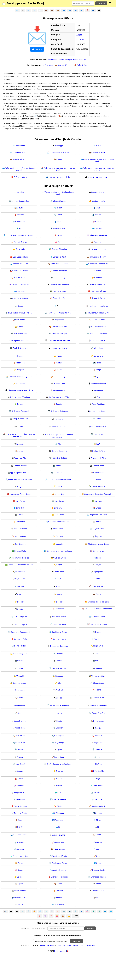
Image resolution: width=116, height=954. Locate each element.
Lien (98, 757)
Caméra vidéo (59, 473)
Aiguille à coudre (59, 870)
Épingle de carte (59, 639)
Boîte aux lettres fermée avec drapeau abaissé (20, 169)
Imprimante (59, 419)
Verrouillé (20, 676)
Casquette (20, 291)
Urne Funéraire (98, 891)
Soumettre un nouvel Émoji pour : (33, 928)
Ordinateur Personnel (20, 411)
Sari (20, 228)
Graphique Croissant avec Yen (20, 565)
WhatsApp (90, 945)
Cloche (20, 327)
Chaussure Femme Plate (98, 264)
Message (82, 59)
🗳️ (93, 10)
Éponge (20, 877)
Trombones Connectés (59, 646)
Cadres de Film (98, 451)
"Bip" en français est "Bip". (59, 397)
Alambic (20, 786)
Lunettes (20, 192)
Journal (98, 522)
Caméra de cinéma (59, 451)
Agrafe (20, 749)
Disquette (20, 444)
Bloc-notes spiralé (59, 617)
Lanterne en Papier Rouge (20, 494)
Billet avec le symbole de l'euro (59, 551)
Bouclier (59, 728)
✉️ (17, 10)
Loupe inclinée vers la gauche (20, 479)
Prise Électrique (98, 404)
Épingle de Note (20, 639)
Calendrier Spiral (98, 616)
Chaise (98, 835)
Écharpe (20, 215)
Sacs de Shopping (59, 249)
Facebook (51, 945)
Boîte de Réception (20, 159)
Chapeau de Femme (20, 284)
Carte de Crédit (59, 558)
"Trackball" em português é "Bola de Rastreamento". (20, 435)
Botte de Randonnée (59, 264)
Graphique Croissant (98, 624)
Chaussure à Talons (20, 271)
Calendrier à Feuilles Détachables (98, 609)
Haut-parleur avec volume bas (20, 313)
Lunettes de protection (20, 201)
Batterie (20, 404)
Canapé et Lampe (20, 835)
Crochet (59, 771)
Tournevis (98, 736)
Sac (59, 242)
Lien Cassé (20, 764)
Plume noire (20, 572)
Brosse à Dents (20, 813)
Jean (98, 208)
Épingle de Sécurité (59, 856)
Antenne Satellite (59, 799)
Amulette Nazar (20, 897)
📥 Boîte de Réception (64, 65)
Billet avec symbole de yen (98, 544)
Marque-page (20, 536)
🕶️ (11, 911)
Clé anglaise (59, 736)
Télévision (59, 466)
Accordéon (20, 363)
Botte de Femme (20, 278)
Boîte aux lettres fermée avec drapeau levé (98, 160)
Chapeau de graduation (98, 284)
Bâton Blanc (59, 757)
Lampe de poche (98, 486)
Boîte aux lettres (20, 177)
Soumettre (90, 928)
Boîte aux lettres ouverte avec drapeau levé (59, 169)
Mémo (59, 594)
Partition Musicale (98, 327)
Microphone (98, 348)
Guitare (59, 363)
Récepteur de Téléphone (20, 397)
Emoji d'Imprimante (20, 419)
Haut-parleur (20, 320)
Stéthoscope (59, 813)
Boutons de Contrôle (59, 348)
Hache (98, 690)
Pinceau (20, 586)
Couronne (98, 278)
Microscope (98, 792)
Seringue (98, 799)
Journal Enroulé (20, 529)
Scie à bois (59, 904)
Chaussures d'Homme (98, 257)
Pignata (98, 377)
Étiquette (59, 536)
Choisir (20, 698)
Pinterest (67, 945)
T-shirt (59, 208)
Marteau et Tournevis (98, 706)
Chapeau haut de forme (59, 284)
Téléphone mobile (98, 383)
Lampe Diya (59, 494)
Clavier (98, 419)
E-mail (98, 146)
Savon (20, 870)
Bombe (59, 721)
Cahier (20, 515)
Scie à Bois (20, 736)
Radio (59, 356)
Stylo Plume (20, 579)
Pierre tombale (20, 891)
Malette (98, 594)
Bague (20, 306)
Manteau (98, 215)
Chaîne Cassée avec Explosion (59, 764)
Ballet (98, 271)
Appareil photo (98, 466)
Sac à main (98, 242)
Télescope (20, 799)
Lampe (59, 486)
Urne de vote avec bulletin (59, 177)
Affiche (20, 904)
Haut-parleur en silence (98, 306)
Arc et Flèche (20, 728)
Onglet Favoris (98, 529)
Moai (98, 897)
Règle (97, 779)
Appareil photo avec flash (20, 473)
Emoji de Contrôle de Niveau (59, 340)
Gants (59, 215)
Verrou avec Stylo (98, 676)
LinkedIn (59, 945)
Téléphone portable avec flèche (20, 390)
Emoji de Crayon (98, 586)
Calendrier (59, 609)
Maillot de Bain (59, 228)
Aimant (20, 779)
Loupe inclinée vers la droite (59, 479)
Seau (98, 863)
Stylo (59, 578)
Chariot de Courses (98, 877)
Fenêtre (59, 404)
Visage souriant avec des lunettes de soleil (59, 193)
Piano (98, 363)
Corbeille (98, 669)
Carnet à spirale (20, 616)
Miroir (98, 820)
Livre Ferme (20, 501)
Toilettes (20, 842)
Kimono (98, 222)
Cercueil (59, 891)
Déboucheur (59, 842)
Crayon (59, 565)
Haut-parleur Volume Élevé (98, 313)
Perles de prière (59, 298)
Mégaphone (59, 320)
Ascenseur (59, 820)
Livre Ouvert (59, 501)
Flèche (75, 59)
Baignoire (20, 849)
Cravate (20, 208)
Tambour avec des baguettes (20, 377)
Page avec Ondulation (98, 515)
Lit (59, 827)
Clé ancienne (98, 683)
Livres (98, 508)
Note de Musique (20, 333)
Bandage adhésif (98, 806)
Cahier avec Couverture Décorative (98, 494)
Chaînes (98, 764)
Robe (59, 222)
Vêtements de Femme (98, 235)
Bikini (59, 235)
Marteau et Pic (98, 698)
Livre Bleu (20, 508)
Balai (98, 856)
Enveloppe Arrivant (20, 152)
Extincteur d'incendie (59, 877)
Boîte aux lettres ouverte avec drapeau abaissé (98, 169)
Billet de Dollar (20, 551)
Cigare (20, 884)
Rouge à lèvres (98, 298)
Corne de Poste (98, 320)
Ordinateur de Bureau (59, 411)
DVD (98, 444)
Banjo (98, 370)
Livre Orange (59, 508)
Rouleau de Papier (59, 863)
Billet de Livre (98, 551)
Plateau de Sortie (98, 152)
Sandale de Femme (59, 271)
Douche (98, 842)
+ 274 (76, 916)
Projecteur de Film (59, 458)
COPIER (38, 49)
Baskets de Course (20, 264)
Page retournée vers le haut (59, 522)
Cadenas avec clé (20, 683)
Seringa (98, 813)
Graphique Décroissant (20, 632)
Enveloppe (52, 59)
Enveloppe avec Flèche (59, 152)
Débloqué (59, 676)
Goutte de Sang (20, 806)
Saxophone (98, 356)
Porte (20, 820)
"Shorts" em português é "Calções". (20, 235)
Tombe (59, 884)
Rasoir (98, 849)
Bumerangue (98, 721)
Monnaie (59, 544)
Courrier (80, 39)
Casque (20, 356)
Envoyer (68, 59)
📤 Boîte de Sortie (81, 65)
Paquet (59, 159)
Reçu (98, 558)
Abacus (20, 451)
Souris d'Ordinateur (59, 427)
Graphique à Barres (59, 632)
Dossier (20, 602)
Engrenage (59, 743)
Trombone (98, 639)
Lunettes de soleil (98, 192)
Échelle (59, 779)
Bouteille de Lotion (20, 856)
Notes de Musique (59, 333)
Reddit (75, 945)
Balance (98, 749)
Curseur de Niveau (97, 341)
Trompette (20, 370)
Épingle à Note (20, 646)
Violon (59, 370)
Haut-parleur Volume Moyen (59, 313)
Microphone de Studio (98, 333)
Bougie (98, 479)
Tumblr (82, 945)
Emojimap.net (59, 951)
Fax (98, 397)
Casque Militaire (59, 291)
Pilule (59, 806)
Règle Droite (98, 646)
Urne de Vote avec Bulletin (98, 177)
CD (59, 444)
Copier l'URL (76, 941)
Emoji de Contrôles (20, 348)
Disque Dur (98, 434)
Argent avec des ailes (20, 558)
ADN (59, 792)
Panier (20, 863)
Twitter (42, 945)
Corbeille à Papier (59, 668)
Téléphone (98, 390)
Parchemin (20, 522)
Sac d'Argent (20, 544)
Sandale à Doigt (20, 242)
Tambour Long (59, 278)
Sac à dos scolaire (20, 257)
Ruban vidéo (98, 473)
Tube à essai (98, 786)
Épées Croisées (98, 713)
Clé (59, 683)
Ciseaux (59, 654)
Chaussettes (20, 222)
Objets (79, 35)
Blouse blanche (59, 201)
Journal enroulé (59, 529)
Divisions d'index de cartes (98, 602)
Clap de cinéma (20, 466)
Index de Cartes (59, 624)
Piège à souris (59, 849)
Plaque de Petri (20, 792)
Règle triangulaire (20, 654)
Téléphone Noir (59, 390)
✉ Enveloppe (48, 65)
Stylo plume (98, 572)
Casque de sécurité (98, 291)
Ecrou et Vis (20, 743)
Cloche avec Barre (59, 327)
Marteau (59, 690)
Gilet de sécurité (98, 201)
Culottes (98, 228)
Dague (20, 713)
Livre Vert (98, 501)
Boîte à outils (98, 771)
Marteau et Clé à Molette (59, 705)
